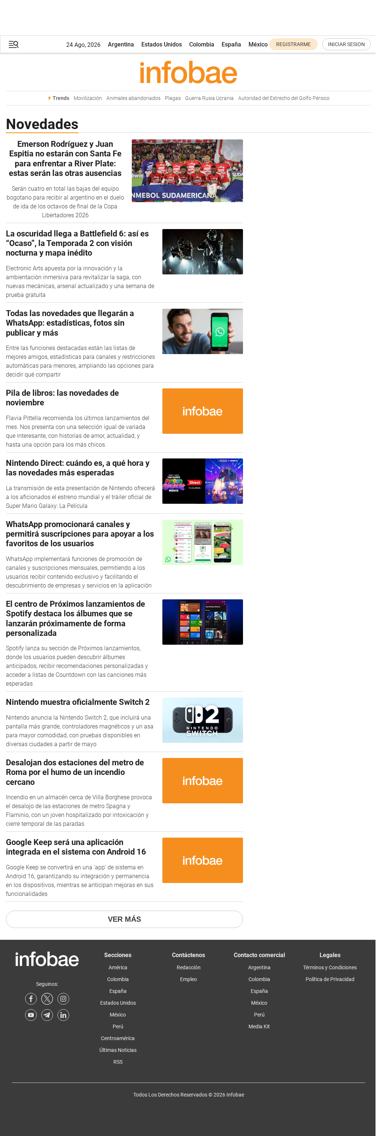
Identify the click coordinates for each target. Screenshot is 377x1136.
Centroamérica (118, 1038)
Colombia (201, 44)
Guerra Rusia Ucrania (209, 98)
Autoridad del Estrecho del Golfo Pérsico (284, 98)
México (258, 44)
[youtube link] (31, 1015)
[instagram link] (63, 999)
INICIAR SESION (346, 44)
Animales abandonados (133, 98)
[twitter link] (47, 999)
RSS (118, 1062)
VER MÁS (124, 919)
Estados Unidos (161, 44)
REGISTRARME (293, 44)
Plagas (173, 98)
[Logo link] (188, 72)
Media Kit (259, 1026)
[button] (13, 44)
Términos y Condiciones (330, 967)
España (231, 44)
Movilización (88, 98)
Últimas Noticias (118, 1050)
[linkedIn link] (63, 1015)
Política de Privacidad (330, 979)
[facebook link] (31, 999)
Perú (118, 1026)
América (118, 967)
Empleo (188, 979)
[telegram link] (47, 1015)
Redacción (189, 967)
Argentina (121, 44)
